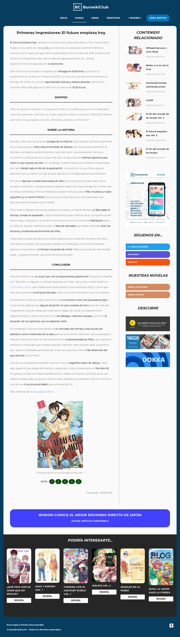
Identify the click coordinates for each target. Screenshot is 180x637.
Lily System (16, 287)
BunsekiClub (92, 7)
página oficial (46, 391)
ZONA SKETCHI (158, 18)
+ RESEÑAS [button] (134, 18)
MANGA (79, 18)
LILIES (149, 100)
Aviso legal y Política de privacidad (25, 625)
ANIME (95, 18)
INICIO (63, 18)
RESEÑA (19, 600)
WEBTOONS (113, 18)
